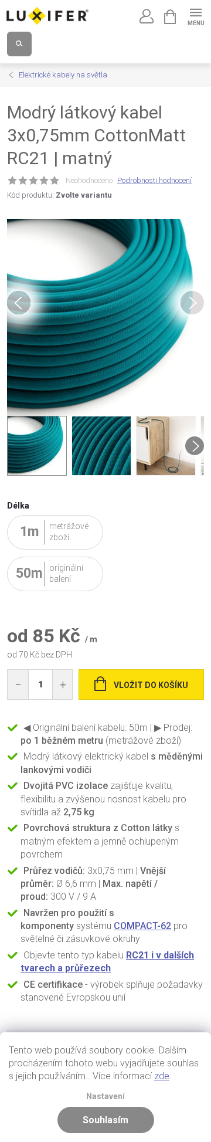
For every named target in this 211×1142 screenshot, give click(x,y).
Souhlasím (105, 1120)
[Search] (19, 44)
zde (161, 1076)
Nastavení (105, 1096)
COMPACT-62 (142, 925)
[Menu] (195, 15)
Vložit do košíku (151, 685)
